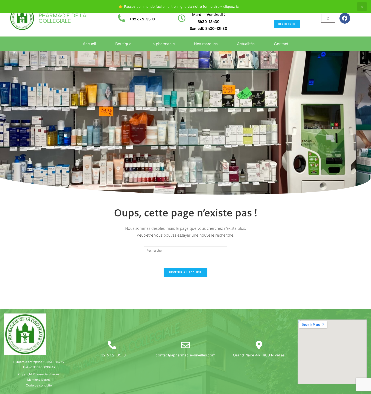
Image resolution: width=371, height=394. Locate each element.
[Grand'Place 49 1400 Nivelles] (259, 345)
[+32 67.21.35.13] (121, 18)
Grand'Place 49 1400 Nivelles (259, 355)
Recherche (287, 24)
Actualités (246, 43)
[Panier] (328, 18)
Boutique (123, 43)
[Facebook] (344, 18)
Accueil (89, 43)
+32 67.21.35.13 (142, 19)
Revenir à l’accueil (185, 272)
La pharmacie (163, 43)
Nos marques (206, 43)
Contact (281, 43)
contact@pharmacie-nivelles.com (186, 355)
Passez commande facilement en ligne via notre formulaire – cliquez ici (182, 6)
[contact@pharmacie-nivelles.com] (185, 345)
